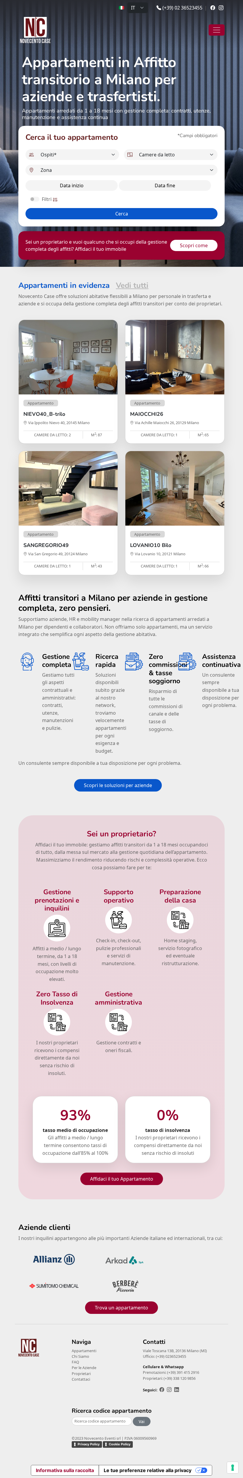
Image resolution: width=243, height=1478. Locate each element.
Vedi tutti (132, 285)
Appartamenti (84, 1350)
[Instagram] (221, 7)
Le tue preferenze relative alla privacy (147, 1470)
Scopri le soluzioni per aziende (118, 785)
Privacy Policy (89, 1444)
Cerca (121, 213)
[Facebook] (212, 7)
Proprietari (81, 1373)
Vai (142, 1421)
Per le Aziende (84, 1367)
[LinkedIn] (176, 1389)
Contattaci (81, 1379)
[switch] (34, 199)
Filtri (47, 199)
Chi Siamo (80, 1356)
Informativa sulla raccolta (65, 1470)
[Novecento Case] (36, 30)
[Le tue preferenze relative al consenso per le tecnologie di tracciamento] (232, 1467)
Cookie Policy (119, 1444)
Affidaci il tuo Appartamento (121, 1179)
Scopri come (194, 245)
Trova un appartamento (121, 1307)
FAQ (75, 1362)
